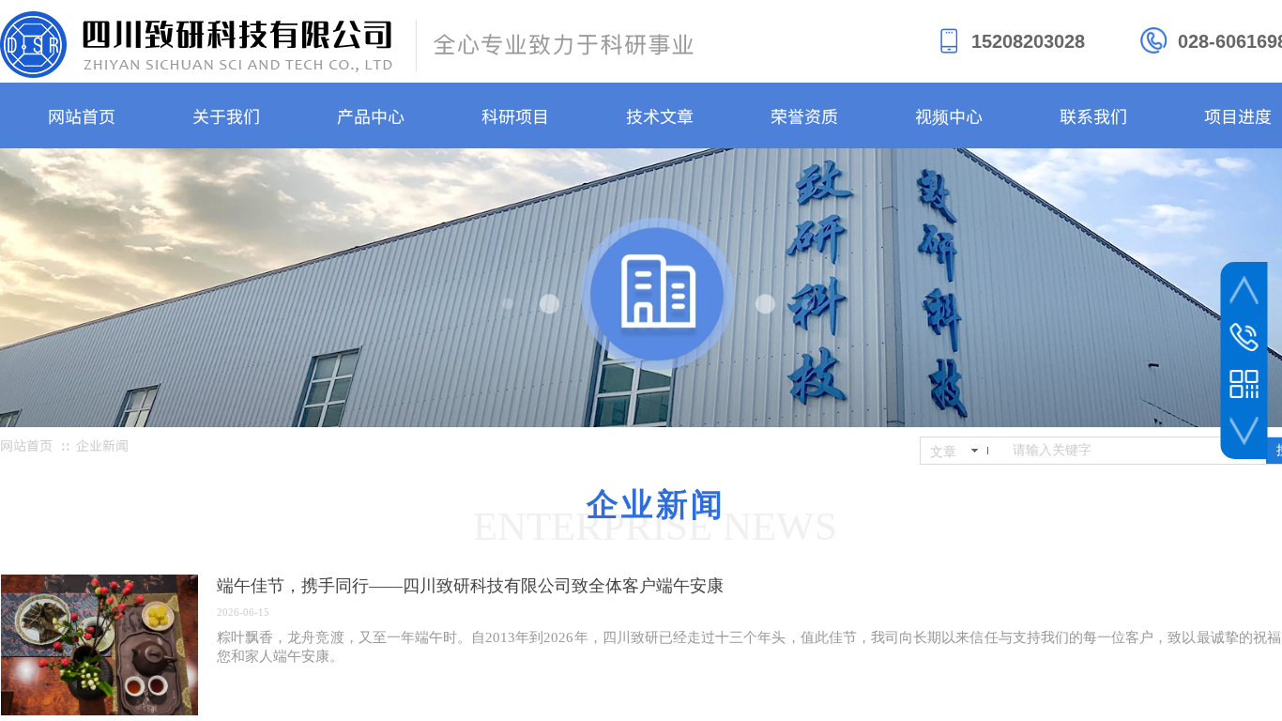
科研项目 (515, 115)
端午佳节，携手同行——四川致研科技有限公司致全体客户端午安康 (470, 585)
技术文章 (660, 115)
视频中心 (949, 115)
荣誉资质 (804, 115)
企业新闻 (102, 445)
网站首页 (81, 115)
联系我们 (1093, 115)
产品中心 (370, 115)
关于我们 (226, 115)
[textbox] (1135, 450)
